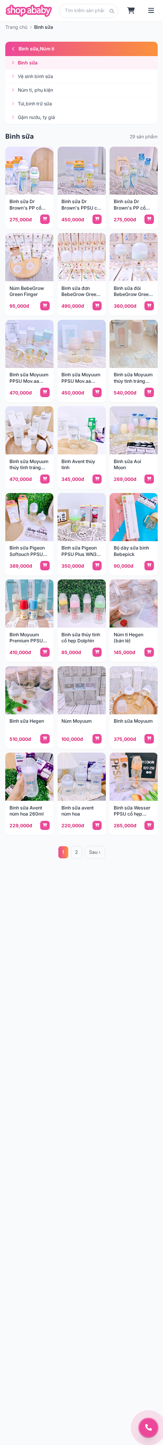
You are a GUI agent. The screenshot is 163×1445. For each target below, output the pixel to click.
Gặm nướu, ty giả (36, 117)
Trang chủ (16, 27)
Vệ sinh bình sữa (35, 76)
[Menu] (151, 10)
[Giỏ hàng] (131, 10)
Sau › (94, 852)
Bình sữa (28, 63)
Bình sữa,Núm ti (36, 49)
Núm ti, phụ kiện (35, 90)
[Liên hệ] (148, 1427)
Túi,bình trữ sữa (35, 103)
